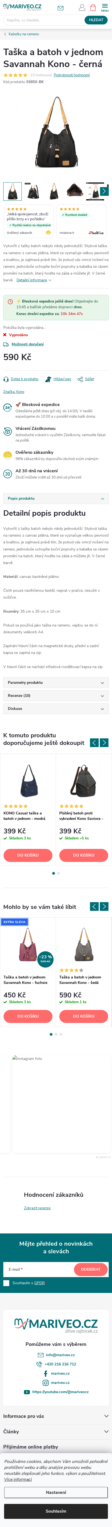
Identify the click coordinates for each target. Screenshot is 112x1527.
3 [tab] (61, 1034)
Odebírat (91, 1269)
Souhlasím (56, 1511)
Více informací (18, 1479)
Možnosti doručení (28, 344)
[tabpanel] (28, 809)
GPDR (39, 1283)
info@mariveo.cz (60, 1355)
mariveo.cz (60, 1373)
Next (104, 742)
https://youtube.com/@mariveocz (60, 1391)
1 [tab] (53, 873)
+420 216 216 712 (60, 1364)
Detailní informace (32, 280)
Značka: (13, 391)
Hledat (96, 20)
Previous (94, 742)
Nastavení (56, 1492)
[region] (56, 222)
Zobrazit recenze (37, 1208)
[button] (55, 1104)
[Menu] (105, 7)
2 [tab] (58, 873)
